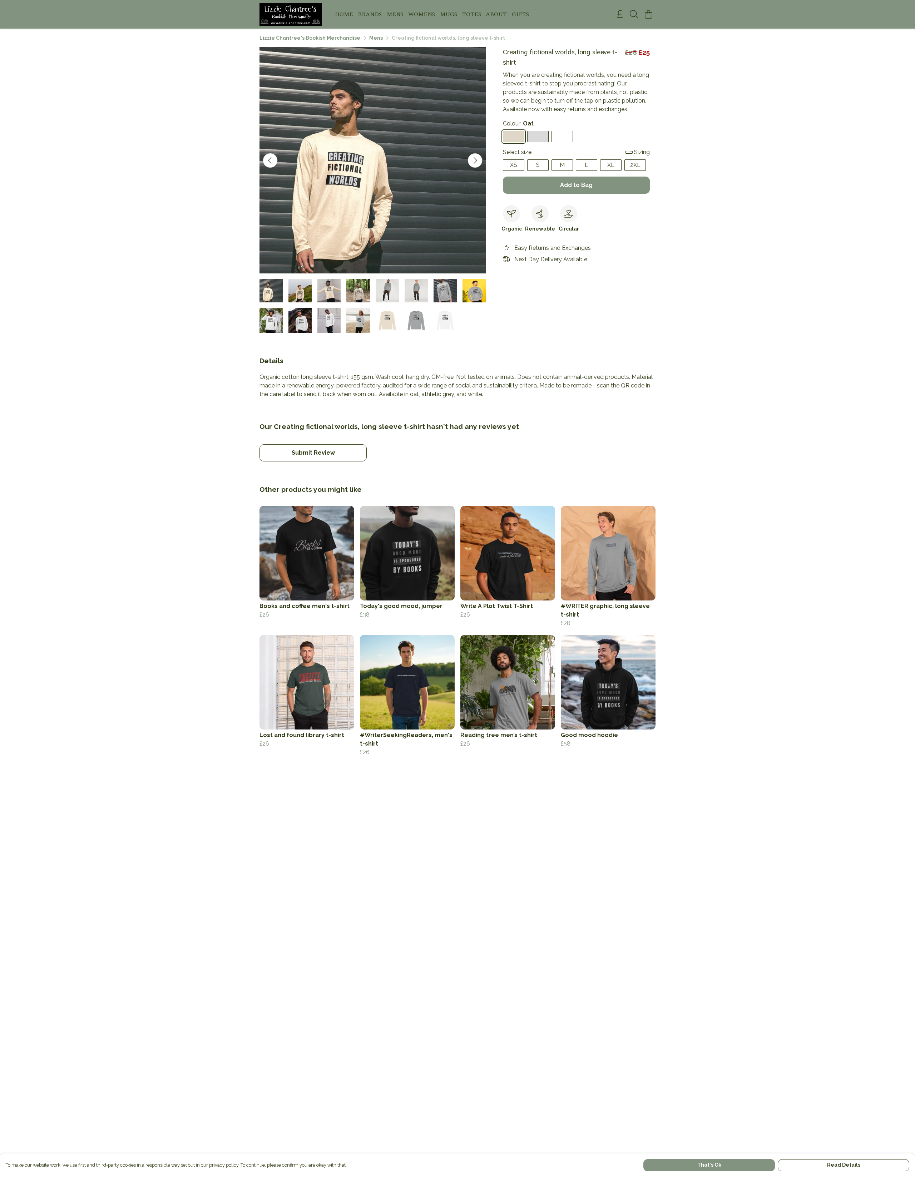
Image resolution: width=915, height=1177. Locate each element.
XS (513, 165)
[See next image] (475, 160)
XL (610, 165)
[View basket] (648, 14)
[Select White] (562, 136)
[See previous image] (270, 160)
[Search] (634, 14)
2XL (635, 165)
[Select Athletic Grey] (538, 136)
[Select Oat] (513, 136)
